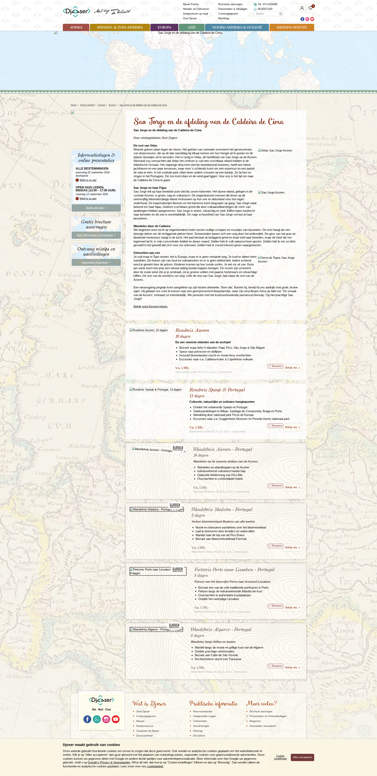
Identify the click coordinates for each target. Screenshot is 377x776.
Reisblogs (224, 18)
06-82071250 (265, 8)
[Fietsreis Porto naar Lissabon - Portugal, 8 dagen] (158, 571)
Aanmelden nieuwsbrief (263, 726)
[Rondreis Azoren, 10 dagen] (148, 330)
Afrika (76, 27)
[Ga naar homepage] (97, 11)
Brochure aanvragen (261, 711)
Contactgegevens (228, 13)
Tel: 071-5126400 (267, 4)
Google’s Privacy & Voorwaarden (109, 762)
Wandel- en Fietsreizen (196, 8)
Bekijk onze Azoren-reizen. (151, 306)
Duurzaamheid (144, 735)
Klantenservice (144, 726)
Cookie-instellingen (280, 757)
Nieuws (140, 721)
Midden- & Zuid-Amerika (120, 27)
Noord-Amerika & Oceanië (237, 27)
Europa (164, 27)
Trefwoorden (200, 721)
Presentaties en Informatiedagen (268, 716)
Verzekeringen (201, 726)
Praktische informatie (213, 704)
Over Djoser (190, 18)
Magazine (255, 721)
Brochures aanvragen (230, 4)
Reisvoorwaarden (202, 711)
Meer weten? (261, 704)
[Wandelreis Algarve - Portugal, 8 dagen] (156, 629)
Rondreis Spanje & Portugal (222, 395)
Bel (94, 709)
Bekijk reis (291, 367)
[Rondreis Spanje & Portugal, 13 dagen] (155, 389)
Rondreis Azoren (203, 336)
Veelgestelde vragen (204, 716)
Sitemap (197, 730)
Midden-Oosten (292, 27)
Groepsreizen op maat (195, 13)
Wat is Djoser (149, 704)
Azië (191, 27)
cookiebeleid (155, 766)
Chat (108, 709)
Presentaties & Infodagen (232, 8)
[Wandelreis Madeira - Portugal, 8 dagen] (157, 509)
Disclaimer (199, 735)
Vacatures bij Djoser (147, 730)
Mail (100, 709)
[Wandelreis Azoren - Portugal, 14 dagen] (159, 450)
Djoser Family (191, 4)
